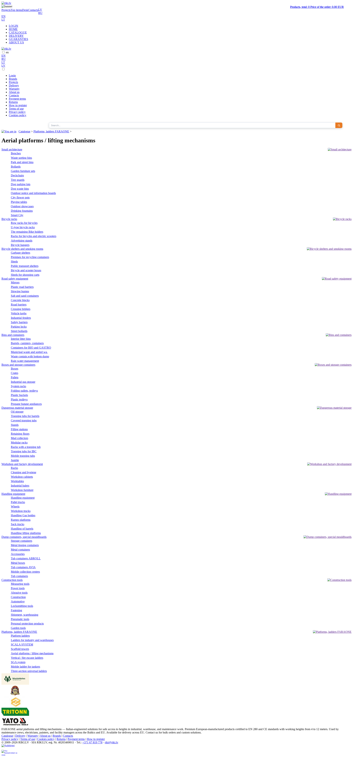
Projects (6, 10)
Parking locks (19, 326)
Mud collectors (19, 438)
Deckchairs (17, 175)
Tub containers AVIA (23, 567)
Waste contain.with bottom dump (30, 356)
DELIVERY (16, 35)
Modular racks (19, 442)
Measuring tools (20, 583)
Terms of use (16, 108)
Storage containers (21, 540)
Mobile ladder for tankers (25, 666)
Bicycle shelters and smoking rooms (22, 248)
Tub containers (19, 576)
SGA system (18, 662)
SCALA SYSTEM (22, 644)
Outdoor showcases (22, 206)
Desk (25, 10)
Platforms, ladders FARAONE (51, 131)
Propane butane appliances (26, 403)
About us (14, 92)
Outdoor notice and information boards (33, 193)
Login (12, 75)
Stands (15, 424)
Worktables (17, 481)
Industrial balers (20, 485)
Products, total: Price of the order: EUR (317, 6)
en (7, 52)
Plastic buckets (19, 395)
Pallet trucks (18, 502)
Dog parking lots (20, 184)
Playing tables (19, 201)
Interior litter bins (21, 338)
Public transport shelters (24, 265)
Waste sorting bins (21, 157)
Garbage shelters (20, 252)
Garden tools (18, 628)
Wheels (15, 506)
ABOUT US (16, 42)
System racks (18, 386)
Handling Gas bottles (23, 515)
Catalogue (24, 131)
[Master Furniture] (15, 694)
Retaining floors (20, 433)
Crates (14, 373)
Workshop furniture (22, 490)
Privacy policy (17, 112)
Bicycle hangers (20, 245)
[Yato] (15, 725)
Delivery (14, 85)
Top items (16, 10)
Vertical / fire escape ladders (27, 657)
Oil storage (17, 411)
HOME (13, 29)
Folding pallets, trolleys (24, 390)
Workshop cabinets (22, 476)
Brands (13, 78)
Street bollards (19, 331)
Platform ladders (20, 635)
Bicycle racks (9, 219)
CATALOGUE (18, 32)
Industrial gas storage (23, 381)
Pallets (14, 377)
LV (40, 9)
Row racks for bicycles (24, 222)
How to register (18, 105)
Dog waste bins (20, 188)
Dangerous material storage (17, 407)
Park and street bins (22, 162)
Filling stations (19, 429)
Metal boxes (18, 562)
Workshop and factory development (22, 464)
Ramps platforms (21, 519)
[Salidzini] (9, 747)
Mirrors (15, 282)
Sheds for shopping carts (25, 274)
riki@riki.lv (111, 742)
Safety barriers (19, 322)
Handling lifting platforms (26, 533)
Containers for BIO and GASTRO (31, 347)
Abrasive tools (19, 592)
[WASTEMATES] (15, 683)
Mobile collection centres (25, 571)
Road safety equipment (14, 278)
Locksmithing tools (22, 605)
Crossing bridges (20, 309)
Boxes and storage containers (18, 364)
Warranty (14, 88)
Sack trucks (17, 524)
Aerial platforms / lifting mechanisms (32, 653)
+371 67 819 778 (92, 742)
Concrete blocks (20, 300)
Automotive (18, 601)
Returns (13, 102)
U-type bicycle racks (23, 227)
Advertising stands (21, 240)
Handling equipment (13, 493)
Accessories (18, 554)
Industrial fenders (21, 317)
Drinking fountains (22, 210)
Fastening (16, 610)
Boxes (14, 368)
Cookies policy (17, 115)
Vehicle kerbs (18, 313)
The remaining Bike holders (27, 231)
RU (40, 13)
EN (3, 16)
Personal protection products (27, 623)
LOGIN (13, 25)
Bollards (16, 166)
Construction (18, 597)
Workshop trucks (21, 511)
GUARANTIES (18, 39)
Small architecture (11, 149)
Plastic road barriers (22, 286)
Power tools (18, 588)
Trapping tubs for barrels (25, 416)
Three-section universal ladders (29, 671)
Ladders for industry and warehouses (32, 640)
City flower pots (20, 197)
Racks (14, 467)
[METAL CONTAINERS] (15, 706)
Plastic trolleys (19, 399)
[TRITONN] (15, 714)
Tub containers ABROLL (26, 558)
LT (3, 19)
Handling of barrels (22, 528)
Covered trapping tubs (24, 420)
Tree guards (17, 179)
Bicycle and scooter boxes (26, 270)
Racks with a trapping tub (26, 446)
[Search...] (338, 125)
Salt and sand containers (25, 295)
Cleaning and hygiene (23, 472)
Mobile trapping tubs (23, 455)
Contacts (33, 10)
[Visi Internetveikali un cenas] (9, 753)
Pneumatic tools (20, 619)
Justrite (15, 460)
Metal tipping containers (25, 545)
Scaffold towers (20, 648)
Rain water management (25, 360)
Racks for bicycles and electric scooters (33, 236)
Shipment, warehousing (24, 614)
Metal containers (20, 549)
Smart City (17, 215)
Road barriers (18, 304)
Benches (16, 153)
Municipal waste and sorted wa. (29, 352)
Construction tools (12, 580)
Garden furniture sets (23, 171)
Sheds (14, 261)
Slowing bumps (20, 291)
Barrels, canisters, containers (27, 343)
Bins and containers (12, 334)
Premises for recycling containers (30, 257)
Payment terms (17, 98)
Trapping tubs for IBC (24, 451)
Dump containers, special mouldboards (24, 536)
